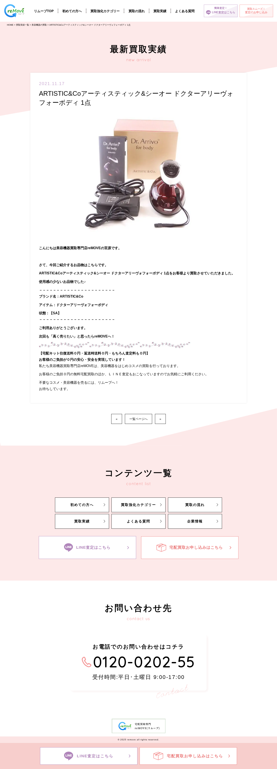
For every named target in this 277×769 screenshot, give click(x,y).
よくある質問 (185, 11)
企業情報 (195, 521)
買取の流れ (137, 11)
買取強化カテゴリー (105, 11)
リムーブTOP (44, 11)
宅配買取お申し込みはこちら (196, 547)
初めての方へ (72, 11)
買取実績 (159, 11)
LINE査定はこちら (93, 547)
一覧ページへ (138, 419)
